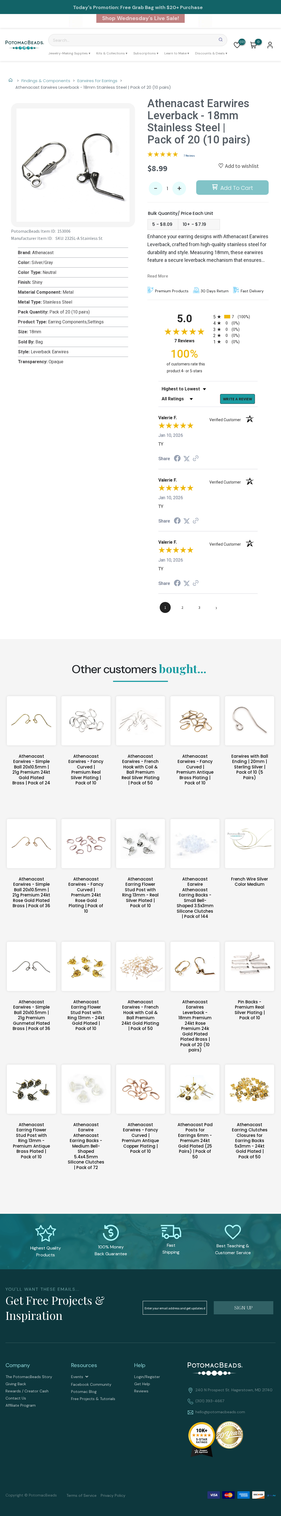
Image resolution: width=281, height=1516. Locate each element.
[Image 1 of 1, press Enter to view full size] (73, 165)
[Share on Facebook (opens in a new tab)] (177, 459)
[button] (237, 45)
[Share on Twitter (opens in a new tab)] (186, 458)
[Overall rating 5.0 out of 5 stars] (162, 155)
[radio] (235, 316)
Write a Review (237, 398)
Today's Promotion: (96, 7)
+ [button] (179, 188)
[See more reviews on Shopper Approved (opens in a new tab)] (196, 458)
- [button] (156, 188)
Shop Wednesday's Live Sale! (140, 18)
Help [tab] (139, 1365)
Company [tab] (17, 1365)
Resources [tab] (84, 1365)
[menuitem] (69, 53)
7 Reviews (189, 155)
